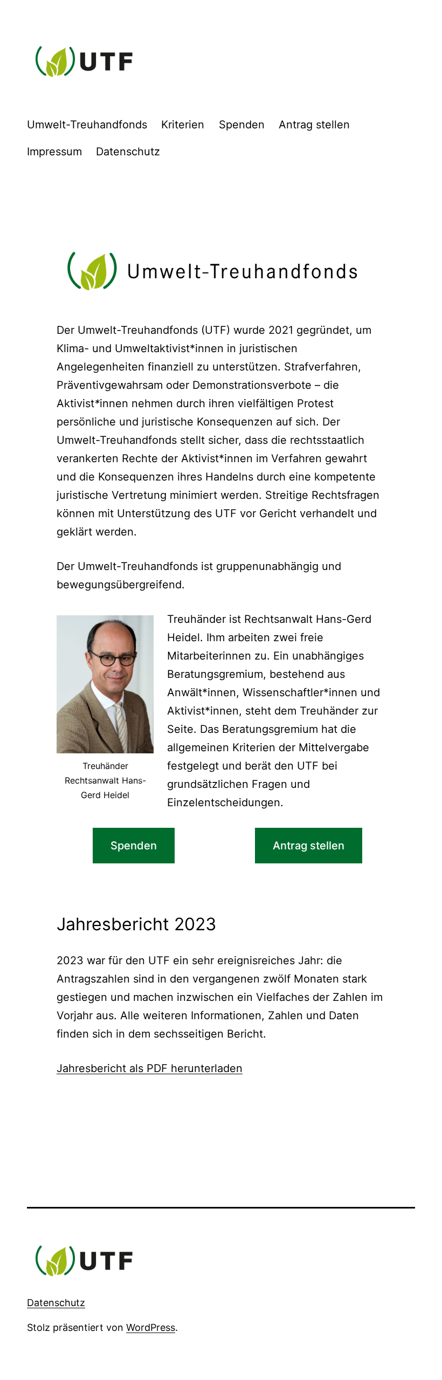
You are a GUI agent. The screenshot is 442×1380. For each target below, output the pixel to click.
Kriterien (182, 124)
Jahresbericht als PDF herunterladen (150, 1068)
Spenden (242, 124)
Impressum (54, 151)
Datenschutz (128, 151)
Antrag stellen (314, 124)
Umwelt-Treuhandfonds (87, 124)
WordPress (150, 1327)
